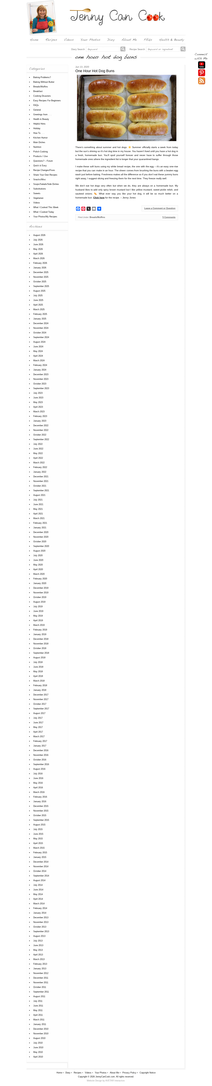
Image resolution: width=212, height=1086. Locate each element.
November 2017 (40, 699)
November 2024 (40, 328)
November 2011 (40, 982)
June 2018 (38, 667)
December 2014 (40, 862)
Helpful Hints (39, 124)
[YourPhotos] (90, 39)
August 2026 (39, 235)
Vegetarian (38, 198)
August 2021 (39, 495)
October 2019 (39, 597)
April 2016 (38, 787)
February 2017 (40, 741)
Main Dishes (39, 142)
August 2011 (39, 996)
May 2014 (38, 894)
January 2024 (39, 370)
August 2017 (39, 713)
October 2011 (39, 987)
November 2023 (40, 379)
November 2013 (40, 922)
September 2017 (41, 708)
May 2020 (38, 564)
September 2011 (41, 992)
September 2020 (41, 546)
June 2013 (38, 945)
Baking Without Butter (43, 82)
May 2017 (38, 727)
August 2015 (39, 824)
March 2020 (39, 574)
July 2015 (38, 829)
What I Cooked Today (43, 212)
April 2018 (38, 676)
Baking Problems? (42, 77)
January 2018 (39, 690)
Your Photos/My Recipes (45, 216)
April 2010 (38, 1056)
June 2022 (38, 448)
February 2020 (40, 578)
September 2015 (41, 820)
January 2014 (39, 913)
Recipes (77, 1072)
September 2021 (41, 490)
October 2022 (39, 435)
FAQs (36, 105)
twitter (201, 80)
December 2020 (40, 532)
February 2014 (40, 908)
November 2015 (40, 810)
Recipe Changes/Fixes (44, 170)
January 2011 (39, 1024)
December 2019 (40, 588)
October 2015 (39, 815)
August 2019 (39, 602)
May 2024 (38, 351)
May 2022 (38, 453)
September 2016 (41, 764)
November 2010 (40, 1033)
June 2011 (38, 1005)
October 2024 (39, 332)
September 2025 (41, 286)
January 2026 (39, 267)
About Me (114, 1072)
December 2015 (40, 806)
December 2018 (40, 639)
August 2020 (39, 551)
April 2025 (38, 305)
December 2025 (40, 272)
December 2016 (40, 750)
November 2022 (40, 430)
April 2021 (38, 513)
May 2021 (38, 509)
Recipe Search (137, 49)
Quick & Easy (40, 165)
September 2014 (41, 875)
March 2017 (39, 736)
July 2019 (38, 606)
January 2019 (39, 634)
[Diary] (111, 39)
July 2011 (37, 1001)
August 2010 (39, 1038)
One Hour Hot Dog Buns (94, 71)
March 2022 (39, 462)
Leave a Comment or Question (159, 208)
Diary (67, 1072)
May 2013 (38, 950)
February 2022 (40, 467)
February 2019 (40, 629)
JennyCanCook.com (105, 1076)
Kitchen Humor (40, 137)
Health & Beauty (41, 119)
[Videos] (69, 39)
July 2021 (38, 499)
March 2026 (39, 258)
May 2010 (38, 1052)
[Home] (34, 39)
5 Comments (168, 217)
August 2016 (39, 769)
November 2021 (40, 481)
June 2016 (38, 778)
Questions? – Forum (43, 161)
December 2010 (40, 1029)
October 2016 (39, 759)
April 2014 (38, 899)
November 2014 (40, 866)
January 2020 (39, 583)
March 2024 (39, 360)
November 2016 (40, 755)
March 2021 (39, 518)
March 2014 (39, 903)
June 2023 (38, 397)
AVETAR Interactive (115, 1080)
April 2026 (38, 253)
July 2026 (38, 240)
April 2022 (38, 458)
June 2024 (38, 346)
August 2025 (39, 291)
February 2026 (40, 263)
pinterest (201, 72)
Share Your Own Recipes (45, 175)
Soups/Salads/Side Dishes (46, 184)
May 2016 (38, 783)
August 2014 (39, 880)
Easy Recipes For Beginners (47, 100)
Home (59, 1072)
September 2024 (41, 337)
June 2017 (38, 722)
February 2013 (40, 964)
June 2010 (38, 1047)
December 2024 (40, 323)
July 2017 (38, 718)
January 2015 (39, 857)
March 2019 (39, 625)
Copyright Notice (148, 1072)
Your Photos (100, 1072)
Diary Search (78, 49)
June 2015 (38, 834)
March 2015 (39, 848)
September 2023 (41, 388)
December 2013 (40, 917)
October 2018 (39, 648)
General (37, 110)
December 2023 (40, 374)
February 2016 (40, 797)
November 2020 (40, 537)
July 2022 (38, 444)
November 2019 (40, 592)
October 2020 (39, 541)
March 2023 (39, 411)
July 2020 (38, 555)
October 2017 (39, 704)
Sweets (36, 193)
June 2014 (38, 889)
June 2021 (38, 504)
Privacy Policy (129, 1072)
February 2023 (40, 416)
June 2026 (38, 244)
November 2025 (40, 277)
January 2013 (39, 968)
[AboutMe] (129, 39)
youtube (201, 64)
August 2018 (39, 657)
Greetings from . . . (42, 114)
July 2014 (38, 885)
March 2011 (38, 1019)
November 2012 (40, 973)
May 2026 (38, 249)
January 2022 (39, 472)
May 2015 (38, 838)
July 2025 (38, 295)
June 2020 (38, 560)
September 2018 (41, 653)
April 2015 (38, 843)
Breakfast (38, 91)
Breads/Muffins (97, 217)
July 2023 (38, 393)
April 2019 (38, 620)
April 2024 (38, 356)
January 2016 (39, 801)
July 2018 (38, 662)
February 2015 (40, 852)
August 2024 (39, 342)
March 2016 (39, 792)
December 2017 (40, 694)
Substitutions (39, 188)
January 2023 (39, 421)
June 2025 (38, 300)
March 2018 (39, 681)
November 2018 (40, 643)
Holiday (36, 128)
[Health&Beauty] (171, 39)
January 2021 (39, 527)
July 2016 (38, 773)
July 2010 (38, 1043)
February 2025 (40, 314)
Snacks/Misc (39, 179)
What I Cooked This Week (45, 207)
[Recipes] (51, 39)
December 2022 (40, 425)
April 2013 (38, 954)
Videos (36, 202)
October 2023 (39, 383)
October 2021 (39, 486)
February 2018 (40, 685)
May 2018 (38, 671)
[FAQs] (148, 39)
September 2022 (41, 439)
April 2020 (38, 569)
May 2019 (38, 616)
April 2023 (38, 407)
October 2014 (39, 871)
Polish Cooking (40, 151)
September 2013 (41, 931)
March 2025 (39, 309)
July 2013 (38, 940)
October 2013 (39, 927)
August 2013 (39, 936)
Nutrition (37, 147)
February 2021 (40, 523)
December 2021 (40, 476)
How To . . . (38, 133)
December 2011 (40, 978)
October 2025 (39, 281)
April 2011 (38, 1015)
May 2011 (38, 1010)
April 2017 (38, 732)
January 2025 (39, 318)
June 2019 (38, 611)
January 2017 (39, 746)
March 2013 (39, 959)
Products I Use (40, 156)
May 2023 (38, 402)
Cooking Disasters (42, 96)
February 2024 (40, 365)
